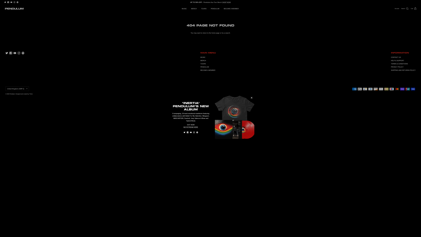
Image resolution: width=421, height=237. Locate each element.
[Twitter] (184, 132)
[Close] (251, 97)
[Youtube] (191, 132)
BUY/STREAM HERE (191, 127)
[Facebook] (187, 132)
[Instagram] (194, 132)
